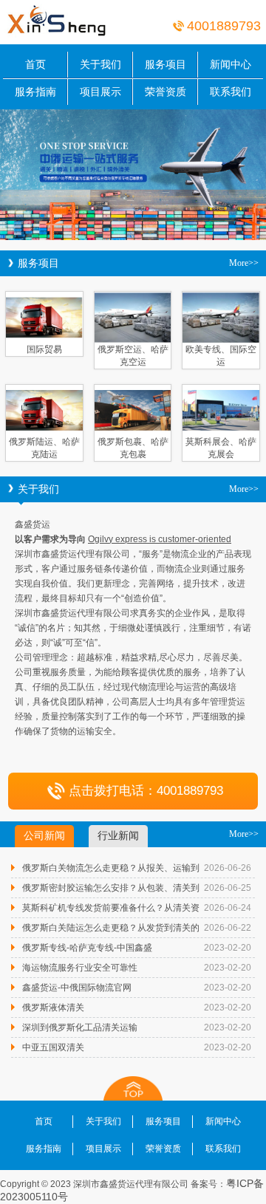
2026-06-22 (227, 928)
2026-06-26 (227, 868)
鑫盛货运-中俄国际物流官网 (77, 987)
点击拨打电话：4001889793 (146, 791)
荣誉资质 (165, 92)
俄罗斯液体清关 (53, 1007)
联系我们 (230, 92)
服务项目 (165, 64)
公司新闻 (44, 835)
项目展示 (100, 92)
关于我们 (100, 64)
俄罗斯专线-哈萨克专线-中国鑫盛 (87, 948)
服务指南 (35, 92)
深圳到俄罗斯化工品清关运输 (79, 1027)
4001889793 (224, 25)
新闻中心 (230, 64)
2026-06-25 (227, 888)
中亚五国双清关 (53, 1047)
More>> (244, 263)
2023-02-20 (227, 948)
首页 (35, 64)
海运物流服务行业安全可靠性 (79, 967)
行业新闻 (118, 835)
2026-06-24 (227, 908)
